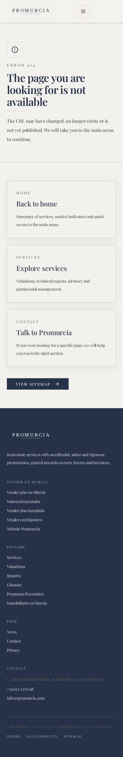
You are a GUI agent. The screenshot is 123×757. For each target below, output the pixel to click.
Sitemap (73, 736)
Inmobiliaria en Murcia (27, 603)
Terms (14, 736)
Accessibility (42, 736)
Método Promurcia (23, 528)
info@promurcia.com (26, 698)
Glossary (14, 584)
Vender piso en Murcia (26, 492)
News (11, 632)
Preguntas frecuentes (25, 594)
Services (14, 557)
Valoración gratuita (23, 501)
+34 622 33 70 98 (20, 689)
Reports (14, 575)
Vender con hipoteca (24, 519)
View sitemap (33, 384)
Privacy (13, 650)
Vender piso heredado (26, 510)
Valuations (16, 566)
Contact (14, 641)
